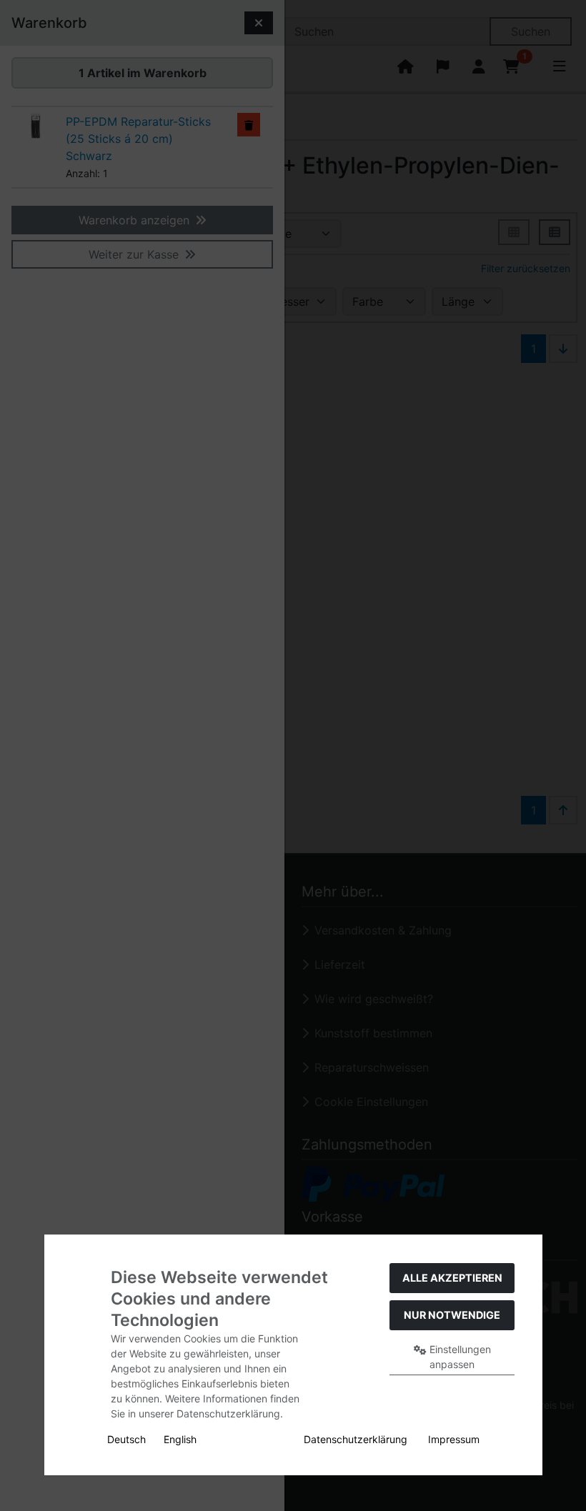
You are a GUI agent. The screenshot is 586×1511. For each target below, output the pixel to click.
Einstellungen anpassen (459, 1356)
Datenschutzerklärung (355, 1439)
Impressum (454, 1439)
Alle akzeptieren (452, 1278)
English (180, 1439)
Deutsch (126, 1439)
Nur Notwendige (452, 1315)
